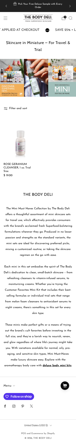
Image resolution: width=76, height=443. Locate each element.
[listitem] (38, 6)
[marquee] (38, 30)
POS (23, 433)
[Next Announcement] (70, 5)
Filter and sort (18, 108)
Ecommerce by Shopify (43, 433)
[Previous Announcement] (6, 5)
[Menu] (5, 18)
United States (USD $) (36, 425)
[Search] (70, 18)
